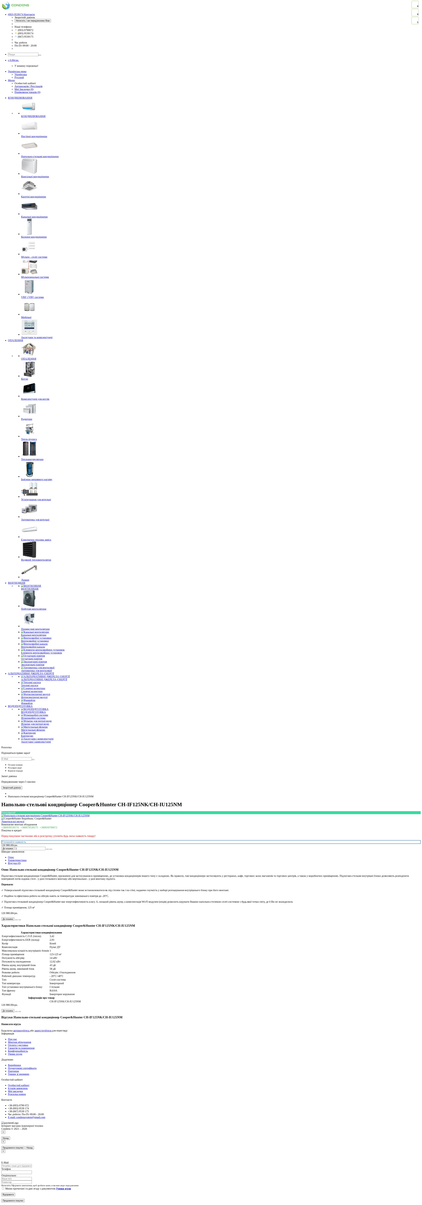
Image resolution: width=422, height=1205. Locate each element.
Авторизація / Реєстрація (28, 86)
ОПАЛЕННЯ (15, 340)
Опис (11, 857)
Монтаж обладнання (19, 1042)
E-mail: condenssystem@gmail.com (26, 1117)
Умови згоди (15, 1054)
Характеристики (17, 860)
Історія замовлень (18, 1088)
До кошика (8, 848)
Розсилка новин (17, 1094)
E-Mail (5, 1162)
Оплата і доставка (18, 1045)
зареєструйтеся (43, 1030)
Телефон (6, 1169)
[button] (13, 60)
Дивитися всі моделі (12, 821)
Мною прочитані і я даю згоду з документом (38, 1188)
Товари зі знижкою (18, 1074)
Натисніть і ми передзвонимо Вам (33, 20)
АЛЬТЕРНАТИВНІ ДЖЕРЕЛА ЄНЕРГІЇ (31, 673)
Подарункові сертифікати (22, 1068)
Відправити (8, 1194)
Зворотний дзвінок (12, 787)
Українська (21, 74)
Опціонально (8, 1175)
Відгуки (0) (14, 863)
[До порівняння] (50, 849)
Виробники (14, 1065)
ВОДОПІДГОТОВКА (20, 706)
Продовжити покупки (13, 1148)
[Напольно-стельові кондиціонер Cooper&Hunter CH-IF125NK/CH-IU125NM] (45, 815)
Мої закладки (15, 1091)
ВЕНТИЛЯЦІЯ (16, 582)
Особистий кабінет (18, 1085)
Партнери (13, 1071)
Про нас (12, 1039)
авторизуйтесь (21, 1030)
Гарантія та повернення (21, 1048)
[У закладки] (47, 849)
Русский (19, 77)
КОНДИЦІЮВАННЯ (20, 97)
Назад (6, 1138)
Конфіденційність (18, 1051)
